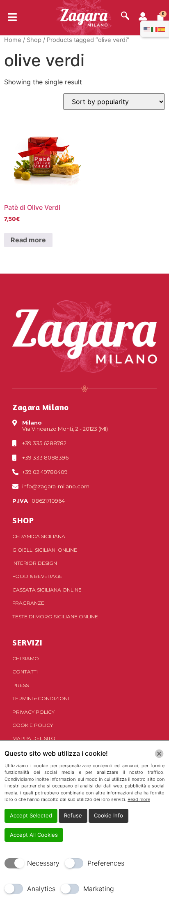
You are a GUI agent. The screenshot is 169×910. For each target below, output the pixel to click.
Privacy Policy (33, 712)
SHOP (23, 520)
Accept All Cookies (34, 834)
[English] (147, 29)
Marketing (98, 888)
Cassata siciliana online (47, 590)
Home (12, 40)
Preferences (105, 863)
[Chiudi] (159, 753)
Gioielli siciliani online (44, 550)
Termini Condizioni (40, 698)
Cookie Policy (32, 725)
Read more (28, 240)
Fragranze (28, 603)
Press (20, 685)
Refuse (73, 815)
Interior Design (34, 563)
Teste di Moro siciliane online (55, 616)
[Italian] (154, 29)
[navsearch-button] (125, 16)
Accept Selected (31, 815)
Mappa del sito (33, 738)
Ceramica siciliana (38, 536)
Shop (34, 40)
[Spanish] (162, 29)
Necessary (43, 863)
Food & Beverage (37, 576)
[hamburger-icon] (9, 17)
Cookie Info (108, 815)
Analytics (41, 888)
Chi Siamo (25, 658)
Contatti (25, 672)
